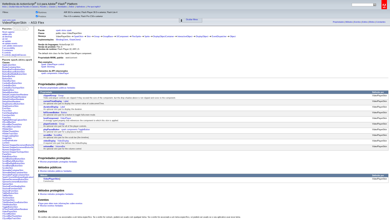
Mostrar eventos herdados (51, 206)
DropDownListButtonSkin (13, 104)
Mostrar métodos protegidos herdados (56, 194)
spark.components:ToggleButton (75, 129)
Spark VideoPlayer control (52, 64)
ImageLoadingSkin (10, 136)
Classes (52, 7)
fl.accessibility (8, 48)
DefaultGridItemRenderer (13, 99)
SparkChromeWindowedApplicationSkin (19, 177)
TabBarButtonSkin (10, 193)
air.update (6, 41)
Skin (89, 36)
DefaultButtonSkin (10, 92)
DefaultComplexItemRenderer (15, 95)
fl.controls (6, 52)
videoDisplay (49, 141)
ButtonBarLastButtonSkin (13, 72)
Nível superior (8, 32)
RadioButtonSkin (9, 156)
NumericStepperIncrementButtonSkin (18, 147)
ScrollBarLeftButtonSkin (12, 161)
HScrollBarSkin (9, 122)
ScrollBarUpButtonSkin (12, 166)
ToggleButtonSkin (10, 207)
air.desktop (7, 36)
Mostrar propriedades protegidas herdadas (58, 162)
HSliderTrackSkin (10, 133)
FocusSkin (7, 111)
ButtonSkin (7, 78)
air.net (5, 39)
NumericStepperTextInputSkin (15, 152)
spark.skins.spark (9, 20)
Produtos (42, 16)
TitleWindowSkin (9, 205)
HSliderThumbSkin (10, 131)
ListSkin (5, 143)
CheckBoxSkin (8, 81)
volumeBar (48, 146)
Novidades (62, 7)
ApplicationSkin (9, 65)
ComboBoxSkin (9, 85)
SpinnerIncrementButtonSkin (15, 182)
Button (64, 112)
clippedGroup (49, 95)
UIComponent (122, 36)
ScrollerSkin (7, 168)
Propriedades (339, 22)
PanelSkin (6, 154)
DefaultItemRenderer (11, 101)
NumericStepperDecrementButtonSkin (19, 145)
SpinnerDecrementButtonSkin (15, 179)
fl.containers (7, 50)
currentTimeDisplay (52, 101)
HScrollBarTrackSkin (11, 127)
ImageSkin (7, 138)
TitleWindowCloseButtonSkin (15, 202)
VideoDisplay (63, 141)
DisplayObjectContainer (163, 36)
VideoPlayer (65, 118)
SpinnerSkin (7, 184)
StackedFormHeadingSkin (13, 186)
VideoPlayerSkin (9, 211)
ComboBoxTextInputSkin (13, 88)
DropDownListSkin (10, 106)
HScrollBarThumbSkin (12, 124)
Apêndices (81, 7)
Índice (72, 7)
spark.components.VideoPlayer (55, 73)
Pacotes (43, 7)
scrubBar (47, 135)
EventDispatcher (219, 36)
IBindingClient (62, 39)
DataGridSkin (8, 90)
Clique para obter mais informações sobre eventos (60, 203)
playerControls (50, 124)
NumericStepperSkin (11, 149)
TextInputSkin (8, 200)
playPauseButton (51, 129)
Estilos (365, 22)
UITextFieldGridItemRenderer (15, 209)
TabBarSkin (7, 195)
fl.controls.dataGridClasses (14, 55)
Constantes (380, 22)
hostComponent (50, 118)
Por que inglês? (94, 7)
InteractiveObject (184, 36)
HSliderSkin (7, 129)
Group (96, 36)
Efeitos (372, 22)
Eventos (357, 22)
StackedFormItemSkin (12, 188)
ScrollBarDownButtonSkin (13, 159)
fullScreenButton (51, 112)
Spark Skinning (48, 67)
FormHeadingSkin (10, 113)
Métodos (349, 22)
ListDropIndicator (9, 140)
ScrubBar (58, 135)
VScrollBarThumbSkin (12, 216)
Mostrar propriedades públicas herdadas (57, 88)
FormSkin (6, 117)
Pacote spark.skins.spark (17, 60)
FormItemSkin (8, 115)
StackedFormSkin (10, 191)
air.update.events (9, 43)
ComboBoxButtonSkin (12, 83)
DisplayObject (202, 36)
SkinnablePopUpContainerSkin (15, 175)
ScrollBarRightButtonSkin (13, 163)
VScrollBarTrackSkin (11, 218)
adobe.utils (7, 34)
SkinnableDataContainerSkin (14, 172)
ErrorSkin (6, 108)
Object (233, 36)
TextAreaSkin (8, 198)
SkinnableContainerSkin (12, 170)
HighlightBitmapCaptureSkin (14, 120)
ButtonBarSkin (8, 76)
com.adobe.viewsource (12, 46)
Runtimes (42, 12)
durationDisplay (50, 107)
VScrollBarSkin (9, 214)
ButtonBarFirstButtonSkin (13, 69)
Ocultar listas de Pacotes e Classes (23, 7)
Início (4, 7)
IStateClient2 (75, 39)
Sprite (147, 36)
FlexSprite (136, 36)
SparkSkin (78, 36)
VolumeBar (60, 146)
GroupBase (108, 36)
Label (66, 101)
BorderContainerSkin (11, 67)
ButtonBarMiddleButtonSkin (14, 74)
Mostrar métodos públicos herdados (55, 171)
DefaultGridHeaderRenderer (14, 97)
